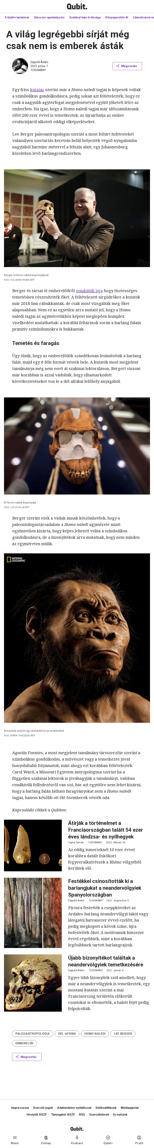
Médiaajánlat (130, 1108)
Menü (15, 1143)
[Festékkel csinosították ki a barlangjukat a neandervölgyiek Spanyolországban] (33, 913)
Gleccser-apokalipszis (49, 17)
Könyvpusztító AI (116, 17)
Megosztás (129, 66)
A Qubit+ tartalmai (17, 17)
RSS (82, 1114)
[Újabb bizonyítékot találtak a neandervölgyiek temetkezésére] (33, 983)
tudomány (38, 70)
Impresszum (20, 1108)
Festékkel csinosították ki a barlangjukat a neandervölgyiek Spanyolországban (104, 888)
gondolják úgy (89, 290)
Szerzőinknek (99, 1114)
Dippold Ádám (39, 62)
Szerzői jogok (43, 1108)
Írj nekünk (120, 1114)
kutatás (37, 89)
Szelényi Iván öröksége (85, 17)
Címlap (46, 1143)
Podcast (77, 1143)
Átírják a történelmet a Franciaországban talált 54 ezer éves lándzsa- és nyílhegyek (105, 830)
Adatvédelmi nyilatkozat (74, 1108)
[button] (32, 1033)
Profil (139, 1143)
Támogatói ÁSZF (63, 1114)
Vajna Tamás (76, 842)
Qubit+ (108, 1143)
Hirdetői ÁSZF (37, 1114)
